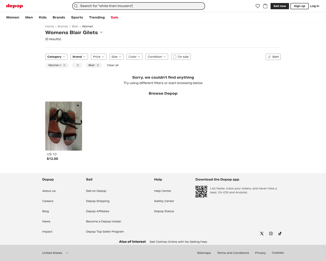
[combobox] (138, 6)
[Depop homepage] (14, 6)
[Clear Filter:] (77, 65)
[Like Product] (78, 105)
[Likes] (257, 6)
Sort (275, 56)
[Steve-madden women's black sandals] (63, 126)
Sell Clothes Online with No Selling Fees (178, 241)
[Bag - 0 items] (265, 6)
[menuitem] (12, 17)
